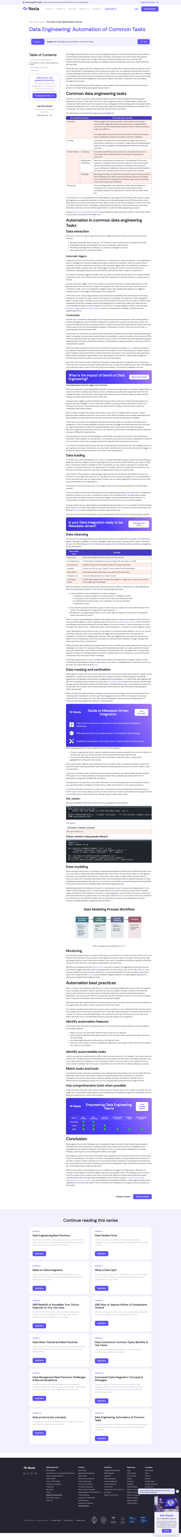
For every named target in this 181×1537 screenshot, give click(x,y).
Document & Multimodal (86, 1498)
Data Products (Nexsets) (86, 1489)
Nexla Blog (49, 1489)
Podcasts (130, 1481)
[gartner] (133, 1520)
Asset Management (110, 1481)
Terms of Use (68, 1520)
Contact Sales (149, 1481)
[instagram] (32, 1473)
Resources (83, 9)
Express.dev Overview (85, 1503)
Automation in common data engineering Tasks (44, 63)
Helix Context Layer (84, 1481)
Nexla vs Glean (132, 1500)
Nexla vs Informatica (134, 1492)
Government (108, 1487)
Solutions (59, 9)
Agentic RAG (82, 1476)
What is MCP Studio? (53, 1481)
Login (136, 9)
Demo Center (50, 1470)
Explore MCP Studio (148, 2)
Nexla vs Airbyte (132, 1498)
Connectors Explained (53, 1484)
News (147, 1473)
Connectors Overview (85, 1484)
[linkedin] (24, 1473)
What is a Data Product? (54, 1476)
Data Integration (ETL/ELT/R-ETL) (89, 1492)
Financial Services (110, 1484)
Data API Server (83, 1500)
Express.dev (149, 1487)
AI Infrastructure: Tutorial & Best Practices (60, 1473)
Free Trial (49, 1500)
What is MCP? (51, 1479)
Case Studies (131, 1473)
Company (95, 9)
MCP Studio (82, 1470)
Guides (129, 1479)
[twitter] (28, 1474)
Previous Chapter (142, 1197)
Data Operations (110, 1479)
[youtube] (36, 1474)
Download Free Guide (139, 524)
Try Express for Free (42, 96)
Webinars (130, 1484)
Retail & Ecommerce (111, 1495)
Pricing (48, 1492)
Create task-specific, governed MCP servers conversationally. (56, 2)
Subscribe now (42, 115)
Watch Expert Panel (139, 377)
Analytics (107, 1476)
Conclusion (34, 70)
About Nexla (149, 1470)
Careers (147, 1476)
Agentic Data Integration (86, 1473)
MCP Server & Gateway (86, 1479)
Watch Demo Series (53, 1498)
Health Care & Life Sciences (113, 1489)
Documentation (132, 1487)
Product (49, 9)
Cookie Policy (80, 1520)
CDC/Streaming (83, 1495)
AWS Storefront (132, 1503)
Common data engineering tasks (41, 60)
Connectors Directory (85, 1487)
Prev (145, 42)
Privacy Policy (56, 1520)
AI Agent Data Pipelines (112, 1470)
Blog (128, 1470)
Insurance (107, 1492)
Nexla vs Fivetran (133, 1489)
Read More (39, 1254)
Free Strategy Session (142, 1106)
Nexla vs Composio (133, 1495)
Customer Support (151, 1484)
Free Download (141, 712)
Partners (148, 1479)
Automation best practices (39, 67)
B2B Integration (109, 1473)
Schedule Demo (150, 9)
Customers (50, 1487)
